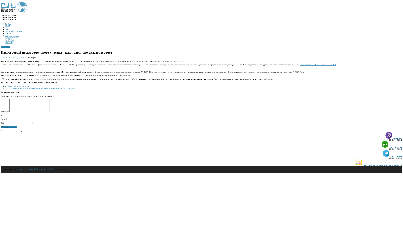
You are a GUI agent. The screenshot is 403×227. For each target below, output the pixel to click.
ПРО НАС (8, 43)
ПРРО (7, 29)
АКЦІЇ (7, 26)
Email (3, 119)
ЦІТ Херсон (20, 58)
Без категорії (5, 47)
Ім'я (3, 115)
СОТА (7, 27)
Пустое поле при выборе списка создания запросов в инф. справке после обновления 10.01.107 (40, 88)
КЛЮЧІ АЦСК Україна (13, 31)
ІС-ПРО (8, 33)
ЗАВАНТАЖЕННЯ (12, 37)
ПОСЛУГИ (9, 39)
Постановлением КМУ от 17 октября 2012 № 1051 (318, 65)
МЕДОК (8, 24)
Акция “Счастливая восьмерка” (17, 86)
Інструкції (8, 35)
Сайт (2, 123)
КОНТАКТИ (9, 41)
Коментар (5, 111)
